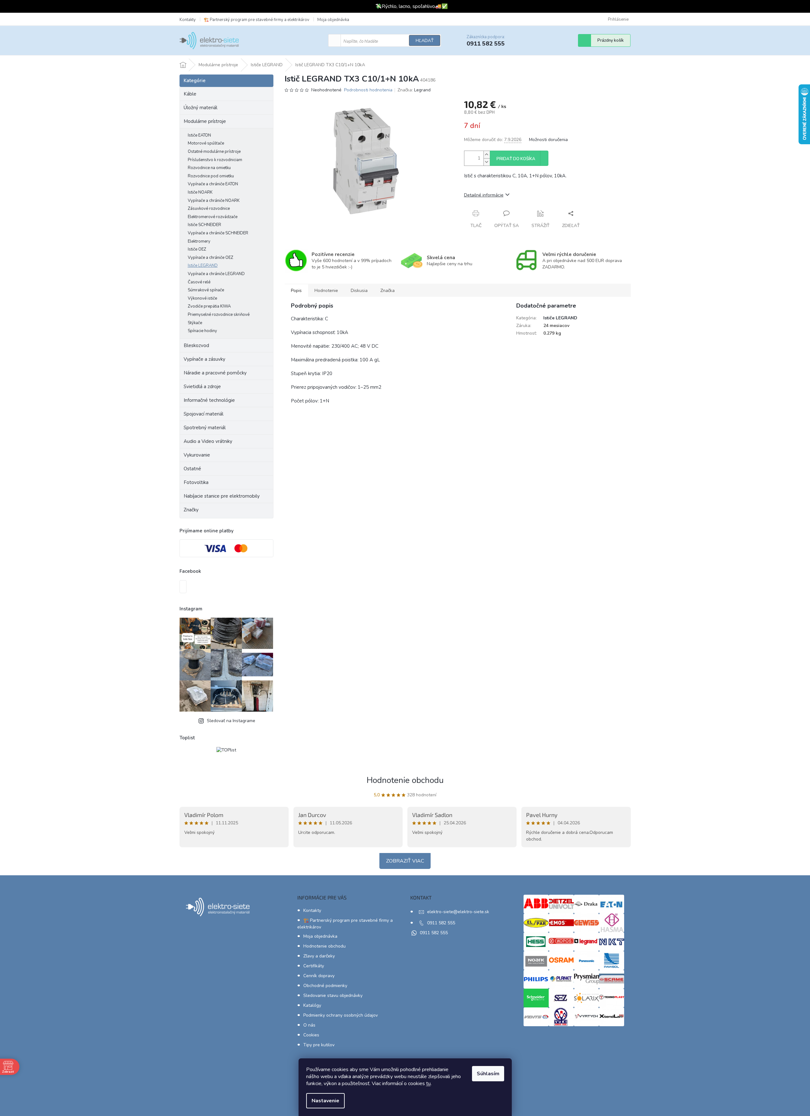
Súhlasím (488, 1073)
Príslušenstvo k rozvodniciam (215, 160)
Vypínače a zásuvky (204, 359)
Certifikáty (313, 966)
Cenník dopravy (319, 976)
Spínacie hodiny (202, 331)
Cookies (311, 1035)
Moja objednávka (333, 20)
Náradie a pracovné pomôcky (215, 373)
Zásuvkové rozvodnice (209, 208)
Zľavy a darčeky (319, 956)
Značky (191, 510)
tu (428, 1083)
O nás (309, 1025)
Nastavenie (325, 1100)
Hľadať (424, 41)
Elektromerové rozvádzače (212, 217)
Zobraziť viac (405, 860)
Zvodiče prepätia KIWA (209, 306)
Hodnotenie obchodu (405, 780)
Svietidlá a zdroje (202, 386)
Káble (190, 94)
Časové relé (199, 282)
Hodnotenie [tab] (326, 291)
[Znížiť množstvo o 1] (486, 162)
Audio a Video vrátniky (208, 441)
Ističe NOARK (200, 192)
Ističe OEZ (197, 249)
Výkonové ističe (202, 298)
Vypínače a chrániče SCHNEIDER (218, 233)
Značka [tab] (387, 291)
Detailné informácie (484, 195)
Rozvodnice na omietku (209, 168)
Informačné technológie (209, 400)
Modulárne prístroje (205, 121)
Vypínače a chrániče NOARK (214, 200)
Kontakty (188, 20)
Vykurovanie (197, 455)
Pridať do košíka (516, 159)
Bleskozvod (196, 345)
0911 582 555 (441, 923)
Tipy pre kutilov (319, 1045)
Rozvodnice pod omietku (211, 176)
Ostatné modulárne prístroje (214, 151)
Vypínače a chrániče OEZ (210, 257)
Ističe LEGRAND (203, 265)
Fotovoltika (196, 482)
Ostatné (192, 469)
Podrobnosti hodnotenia (368, 90)
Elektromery (199, 241)
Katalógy (312, 1005)
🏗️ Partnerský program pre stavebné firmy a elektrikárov (256, 20)
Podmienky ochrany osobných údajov (340, 1015)
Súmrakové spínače (206, 290)
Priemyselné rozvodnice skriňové (219, 314)
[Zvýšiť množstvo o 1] (486, 154)
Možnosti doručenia (548, 140)
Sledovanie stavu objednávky (333, 995)
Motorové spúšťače (206, 143)
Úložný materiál (200, 107)
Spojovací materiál (203, 414)
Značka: (414, 90)
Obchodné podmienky (325, 986)
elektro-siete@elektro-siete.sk (458, 912)
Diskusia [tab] (359, 291)
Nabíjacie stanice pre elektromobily (222, 496)
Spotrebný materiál (205, 427)
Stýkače (195, 323)
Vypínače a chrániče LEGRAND (216, 274)
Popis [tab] (296, 291)
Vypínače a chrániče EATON (213, 184)
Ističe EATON (199, 135)
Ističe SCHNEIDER (204, 225)
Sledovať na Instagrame (231, 721)
